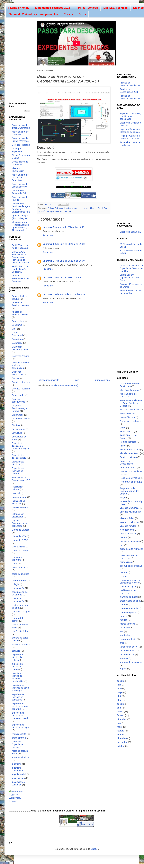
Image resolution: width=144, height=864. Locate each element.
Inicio (76, 380)
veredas (124, 658)
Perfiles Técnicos (87, 7)
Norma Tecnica (127, 417)
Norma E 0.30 (127, 413)
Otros (82, 14)
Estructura (17, 433)
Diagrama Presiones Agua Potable (19, 408)
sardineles (125, 635)
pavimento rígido (128, 586)
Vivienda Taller (127, 518)
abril (119, 696)
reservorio (59, 211)
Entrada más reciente (48, 380)
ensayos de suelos (21, 644)
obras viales (126, 562)
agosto (120, 681)
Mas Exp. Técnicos (115, 7)
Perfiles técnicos (128, 442)
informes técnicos (20, 757)
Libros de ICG (19, 536)
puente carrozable (129, 608)
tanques (68, 211)
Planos (123, 445)
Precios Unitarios (128, 457)
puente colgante (128, 612)
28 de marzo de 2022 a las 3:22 (69, 294)
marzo (120, 711)
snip (122, 643)
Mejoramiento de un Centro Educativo (20, 177)
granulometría (19, 738)
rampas (123, 616)
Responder (48, 235)
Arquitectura (18, 321)
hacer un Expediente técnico (17, 744)
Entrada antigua (102, 380)
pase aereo (125, 576)
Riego (123, 497)
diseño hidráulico (20, 631)
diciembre (122, 719)
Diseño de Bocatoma (130, 232)
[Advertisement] (73, 358)
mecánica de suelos (130, 541)
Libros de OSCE (20, 540)
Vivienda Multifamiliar (130, 511)
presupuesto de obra (130, 601)
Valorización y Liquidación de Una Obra (129, 278)
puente (123, 604)
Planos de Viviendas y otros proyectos (33, 14)
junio (119, 688)
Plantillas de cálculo (129, 453)
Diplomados (18, 415)
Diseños (16, 425)
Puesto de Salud (128, 467)
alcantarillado (18, 546)
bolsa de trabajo (20, 550)
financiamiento (19, 734)
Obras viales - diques (130, 421)
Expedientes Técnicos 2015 (52, 7)
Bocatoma (17, 325)
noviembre (122, 742)
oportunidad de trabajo (131, 566)
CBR (14, 328)
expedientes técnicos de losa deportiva (20, 706)
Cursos (68, 14)
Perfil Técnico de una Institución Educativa (20, 269)
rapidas (123, 620)
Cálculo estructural (21, 382)
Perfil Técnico (126, 431)
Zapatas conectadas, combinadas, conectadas (130, 116)
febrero (120, 715)
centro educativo (20, 567)
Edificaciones (18, 429)
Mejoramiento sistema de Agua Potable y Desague (131, 403)
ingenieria (16, 764)
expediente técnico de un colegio (18, 657)
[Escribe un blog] (61, 204)
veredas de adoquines (131, 662)
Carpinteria (17, 339)
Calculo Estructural (56, 208)
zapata (123, 668)
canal (14, 563)
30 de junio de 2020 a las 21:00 (69, 244)
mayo (120, 692)
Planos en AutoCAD (130, 449)
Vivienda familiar (128, 526)
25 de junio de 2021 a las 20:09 (69, 261)
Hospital (16, 493)
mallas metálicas (128, 533)
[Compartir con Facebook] (65, 204)
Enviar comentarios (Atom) (64, 385)
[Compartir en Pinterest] (67, 204)
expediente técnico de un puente (18, 667)
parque (123, 572)
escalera (16, 651)
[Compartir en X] (63, 204)
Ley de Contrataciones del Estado (19, 523)
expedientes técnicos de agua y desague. (20, 688)
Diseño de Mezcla (21, 418)
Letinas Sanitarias (21, 507)
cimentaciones (19, 580)
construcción (18, 588)
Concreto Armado (20, 356)
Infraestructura (19, 497)
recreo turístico (127, 624)
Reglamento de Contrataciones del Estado (129, 491)
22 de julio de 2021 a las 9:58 (68, 277)
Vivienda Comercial (129, 508)
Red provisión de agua (131, 482)
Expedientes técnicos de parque (18, 471)
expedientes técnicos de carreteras (18, 697)
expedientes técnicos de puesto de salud (20, 715)
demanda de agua (21, 611)
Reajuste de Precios (130, 478)
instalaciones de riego (75, 208)
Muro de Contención (130, 409)
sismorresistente (128, 639)
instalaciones (18, 778)
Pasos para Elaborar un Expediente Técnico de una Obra (131, 268)
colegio (15, 584)
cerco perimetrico (20, 574)
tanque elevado (127, 650)
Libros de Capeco (20, 530)
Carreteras (17, 343)
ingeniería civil (19, 774)
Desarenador (18, 395)
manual (123, 537)
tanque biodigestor (129, 646)
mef (122, 545)
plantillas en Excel (94, 208)
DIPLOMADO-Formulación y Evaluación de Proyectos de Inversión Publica (20, 257)
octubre (121, 746)
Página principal (18, 7)
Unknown (48, 227)
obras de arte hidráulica (131, 549)
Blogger (94, 849)
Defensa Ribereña (21, 145)
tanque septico (127, 654)
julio (119, 684)
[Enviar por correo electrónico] (59, 204)
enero (120, 734)
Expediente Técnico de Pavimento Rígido (20, 446)
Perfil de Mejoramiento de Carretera (20, 278)
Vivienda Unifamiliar (129, 522)
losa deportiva (127, 530)
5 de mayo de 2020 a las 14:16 (68, 227)
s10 (121, 631)
